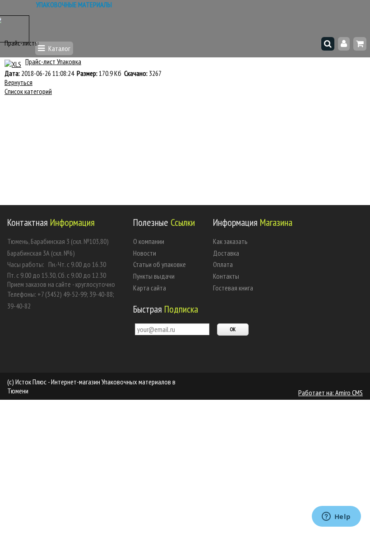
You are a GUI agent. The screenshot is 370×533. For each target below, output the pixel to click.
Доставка (226, 252)
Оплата (223, 264)
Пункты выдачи (154, 276)
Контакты (226, 276)
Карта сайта (149, 287)
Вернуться (18, 82)
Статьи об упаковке (159, 264)
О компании (148, 241)
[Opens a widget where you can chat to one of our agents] (336, 517)
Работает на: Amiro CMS (330, 392)
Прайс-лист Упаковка (53, 61)
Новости (144, 252)
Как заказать (230, 241)
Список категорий (28, 91)
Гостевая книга (233, 287)
